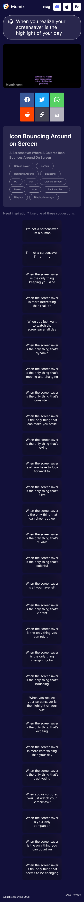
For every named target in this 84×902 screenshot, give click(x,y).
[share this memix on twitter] (42, 100)
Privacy (76, 894)
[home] (14, 7)
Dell (31, 181)
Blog (46, 7)
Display (18, 197)
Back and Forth (56, 189)
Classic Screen (53, 181)
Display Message (44, 197)
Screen (45, 165)
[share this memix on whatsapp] (57, 100)
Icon (34, 189)
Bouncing (50, 173)
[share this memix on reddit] (27, 114)
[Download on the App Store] (67, 7)
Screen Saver (21, 165)
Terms (67, 894)
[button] (42, 114)
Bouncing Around (24, 173)
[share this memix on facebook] (27, 100)
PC (16, 181)
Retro (17, 189)
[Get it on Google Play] (77, 7)
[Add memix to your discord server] (57, 7)
